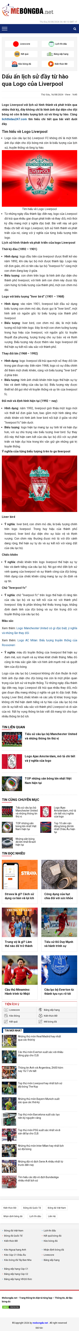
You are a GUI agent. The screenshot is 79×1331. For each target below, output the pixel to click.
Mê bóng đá (50, 1021)
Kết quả (13, 1021)
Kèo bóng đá (51, 1240)
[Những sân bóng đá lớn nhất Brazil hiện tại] (7, 842)
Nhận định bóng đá (12, 1216)
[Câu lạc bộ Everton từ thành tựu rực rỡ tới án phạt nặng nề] (59, 970)
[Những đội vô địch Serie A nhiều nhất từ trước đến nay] (9, 1166)
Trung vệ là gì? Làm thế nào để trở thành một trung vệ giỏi (19, 944)
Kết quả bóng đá (52, 1235)
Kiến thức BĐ (51, 1015)
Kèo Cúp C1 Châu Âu (15, 1254)
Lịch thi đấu (35, 1216)
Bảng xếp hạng (52, 1009)
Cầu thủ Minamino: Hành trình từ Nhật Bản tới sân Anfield (17, 992)
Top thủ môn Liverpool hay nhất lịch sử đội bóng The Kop (40, 1085)
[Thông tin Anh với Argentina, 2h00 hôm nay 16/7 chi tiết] (9, 1072)
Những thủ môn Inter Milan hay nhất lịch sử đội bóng (41, 1147)
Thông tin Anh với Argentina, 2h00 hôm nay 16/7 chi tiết (40, 1069)
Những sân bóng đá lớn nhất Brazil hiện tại (26, 841)
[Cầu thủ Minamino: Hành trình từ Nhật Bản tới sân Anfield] (20, 970)
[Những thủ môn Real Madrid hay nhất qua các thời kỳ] (9, 1041)
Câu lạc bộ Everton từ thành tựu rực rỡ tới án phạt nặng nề (59, 992)
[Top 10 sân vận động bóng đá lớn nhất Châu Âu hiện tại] (45, 827)
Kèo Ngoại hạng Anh (15, 1249)
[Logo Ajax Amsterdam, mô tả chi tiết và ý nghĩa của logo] (12, 761)
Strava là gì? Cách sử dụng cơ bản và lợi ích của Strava (19, 896)
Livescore (14, 1009)
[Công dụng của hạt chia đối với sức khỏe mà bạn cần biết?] (59, 874)
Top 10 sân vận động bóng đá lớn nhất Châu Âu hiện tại (64, 828)
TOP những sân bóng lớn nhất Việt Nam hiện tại (48, 781)
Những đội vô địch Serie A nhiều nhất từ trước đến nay (40, 1163)
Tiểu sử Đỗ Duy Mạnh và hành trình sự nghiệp (58, 944)
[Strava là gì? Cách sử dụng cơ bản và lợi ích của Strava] (20, 874)
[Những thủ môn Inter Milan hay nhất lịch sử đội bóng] (9, 1150)
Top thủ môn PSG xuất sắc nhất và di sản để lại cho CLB (39, 1132)
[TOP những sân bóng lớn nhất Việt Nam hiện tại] (12, 783)
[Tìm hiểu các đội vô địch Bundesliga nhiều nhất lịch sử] (9, 1182)
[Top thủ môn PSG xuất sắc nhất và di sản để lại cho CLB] (9, 1134)
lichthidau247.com (14, 119)
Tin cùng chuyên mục (20, 800)
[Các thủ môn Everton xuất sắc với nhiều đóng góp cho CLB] (9, 1056)
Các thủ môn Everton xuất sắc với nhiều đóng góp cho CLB (40, 1054)
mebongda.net (40, 1323)
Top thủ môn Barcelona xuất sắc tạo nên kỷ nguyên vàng (39, 1116)
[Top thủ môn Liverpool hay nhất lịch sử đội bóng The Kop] (9, 1088)
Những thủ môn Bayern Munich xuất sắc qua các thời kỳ (39, 1100)
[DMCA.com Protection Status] (11, 1307)
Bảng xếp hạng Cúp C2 (16, 1274)
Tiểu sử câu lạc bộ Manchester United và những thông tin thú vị (51, 736)
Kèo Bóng (14, 1015)
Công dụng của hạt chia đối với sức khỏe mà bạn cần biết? (58, 896)
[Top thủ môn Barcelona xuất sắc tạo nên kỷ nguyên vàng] (9, 1119)
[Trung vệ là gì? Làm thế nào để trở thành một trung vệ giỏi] (20, 922)
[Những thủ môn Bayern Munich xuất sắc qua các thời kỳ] (9, 1103)
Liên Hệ (51, 1216)
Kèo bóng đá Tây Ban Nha (17, 1260)
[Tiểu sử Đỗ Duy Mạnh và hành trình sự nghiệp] (59, 922)
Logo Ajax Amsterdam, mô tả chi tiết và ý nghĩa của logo (50, 758)
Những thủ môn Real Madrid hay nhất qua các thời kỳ (39, 1038)
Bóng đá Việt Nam (57, 1208)
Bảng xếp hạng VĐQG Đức (18, 1279)
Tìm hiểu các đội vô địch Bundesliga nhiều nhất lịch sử (38, 1179)
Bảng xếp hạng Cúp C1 (16, 1268)
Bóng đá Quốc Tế (32, 1208)
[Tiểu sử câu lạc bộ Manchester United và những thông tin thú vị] (12, 739)
